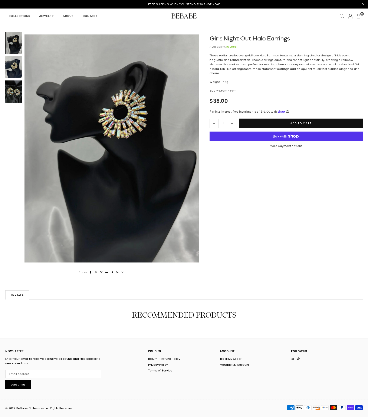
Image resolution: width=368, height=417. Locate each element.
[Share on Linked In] (106, 272)
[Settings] (350, 16)
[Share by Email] (122, 272)
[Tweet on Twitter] (96, 272)
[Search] (342, 16)
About (68, 15)
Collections (19, 15)
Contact (90, 15)
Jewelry (46, 15)
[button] (359, 16)
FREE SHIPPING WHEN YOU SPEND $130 (184, 4)
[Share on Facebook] (90, 272)
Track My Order (231, 359)
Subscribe (18, 384)
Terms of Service (160, 370)
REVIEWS (17, 295)
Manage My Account (234, 365)
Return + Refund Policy (164, 359)
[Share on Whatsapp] (117, 272)
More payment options (286, 146)
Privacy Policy (158, 365)
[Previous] (30, 148)
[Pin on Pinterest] (101, 272)
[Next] (193, 148)
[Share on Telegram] (112, 272)
